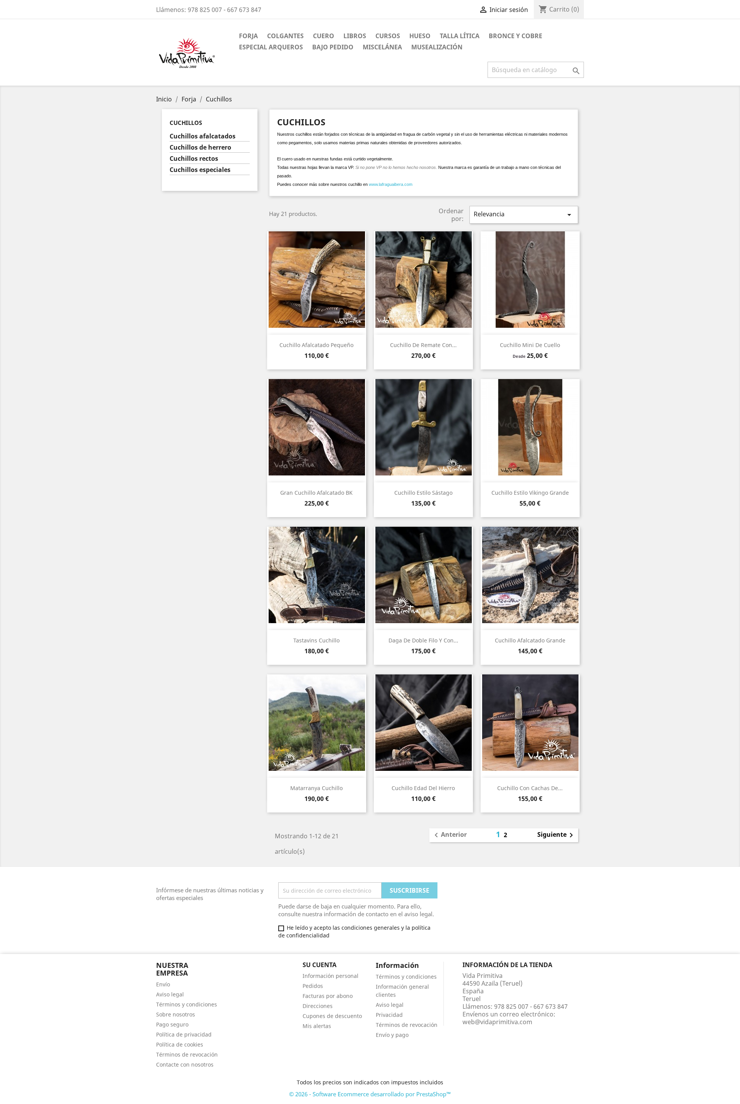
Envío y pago (392, 1034)
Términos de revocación (187, 1054)
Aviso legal (170, 994)
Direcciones (318, 1006)
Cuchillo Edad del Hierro (423, 788)
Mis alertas (317, 1026)
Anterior (449, 835)
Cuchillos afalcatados (202, 136)
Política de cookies (179, 1044)
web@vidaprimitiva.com (497, 1022)
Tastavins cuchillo (316, 640)
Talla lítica (459, 36)
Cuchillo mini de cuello (530, 345)
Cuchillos (186, 122)
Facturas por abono (328, 995)
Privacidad (389, 1014)
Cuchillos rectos (194, 159)
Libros (354, 36)
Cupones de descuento (332, 1016)
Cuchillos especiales (200, 170)
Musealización (436, 47)
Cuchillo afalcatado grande (530, 640)
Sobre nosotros (175, 1014)
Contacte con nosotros (185, 1064)
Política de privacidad (184, 1034)
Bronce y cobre (515, 36)
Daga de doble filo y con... (423, 640)
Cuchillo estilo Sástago (423, 492)
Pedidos (313, 985)
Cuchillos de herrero (200, 147)
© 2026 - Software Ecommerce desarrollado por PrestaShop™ (370, 1094)
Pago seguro (172, 1024)
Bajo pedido (332, 47)
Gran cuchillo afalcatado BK (316, 492)
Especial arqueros (271, 47)
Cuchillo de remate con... (423, 345)
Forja (248, 36)
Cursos (387, 36)
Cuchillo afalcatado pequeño (316, 345)
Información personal (330, 975)
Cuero (323, 36)
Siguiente (556, 835)
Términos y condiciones (186, 1004)
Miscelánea (382, 47)
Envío (163, 984)
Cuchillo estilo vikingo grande (530, 492)
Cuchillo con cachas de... (530, 788)
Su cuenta (319, 965)
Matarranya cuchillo (316, 788)
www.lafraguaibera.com (390, 184)
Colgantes (285, 36)
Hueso (420, 36)
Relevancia (524, 214)
